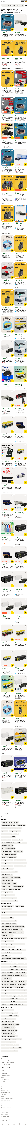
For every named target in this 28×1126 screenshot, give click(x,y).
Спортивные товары (5, 1100)
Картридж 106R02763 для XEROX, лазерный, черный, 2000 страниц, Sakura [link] (20, 91)
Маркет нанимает (5, 1114)
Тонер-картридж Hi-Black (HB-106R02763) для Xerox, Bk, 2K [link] (7, 336)
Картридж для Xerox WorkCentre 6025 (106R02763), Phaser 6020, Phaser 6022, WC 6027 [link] (20, 256)
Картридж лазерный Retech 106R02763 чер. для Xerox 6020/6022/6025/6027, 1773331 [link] (20, 696)
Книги (2, 1096)
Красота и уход (4, 1090)
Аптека (2, 1088)
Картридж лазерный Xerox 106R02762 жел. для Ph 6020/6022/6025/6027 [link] (7, 803)
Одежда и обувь (4, 1085)
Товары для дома (5, 1086)
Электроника (4, 1083)
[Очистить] (22, 5)
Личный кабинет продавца (7, 1058)
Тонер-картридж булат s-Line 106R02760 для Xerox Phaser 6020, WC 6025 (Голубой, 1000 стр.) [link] (20, 118)
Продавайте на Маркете (6, 1060)
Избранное (14, 1124)
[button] (26, 5)
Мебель (2, 1077)
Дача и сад (3, 1094)
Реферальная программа (6, 1070)
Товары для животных (6, 1102)
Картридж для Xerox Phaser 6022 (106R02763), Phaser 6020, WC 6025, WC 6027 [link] (7, 310)
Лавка (8, 1124)
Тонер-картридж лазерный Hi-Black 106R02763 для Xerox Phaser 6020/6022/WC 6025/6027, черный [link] (20, 336)
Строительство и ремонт (6, 1103)
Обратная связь (4, 1112)
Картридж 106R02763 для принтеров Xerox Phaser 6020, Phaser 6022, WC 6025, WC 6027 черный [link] (20, 195)
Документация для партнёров (7, 1062)
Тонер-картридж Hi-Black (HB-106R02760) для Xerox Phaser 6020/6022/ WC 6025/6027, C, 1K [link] (7, 437)
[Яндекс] (11, 1121)
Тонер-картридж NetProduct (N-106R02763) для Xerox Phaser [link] (6, 256)
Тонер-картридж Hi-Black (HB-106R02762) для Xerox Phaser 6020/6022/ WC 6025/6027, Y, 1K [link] (20, 645)
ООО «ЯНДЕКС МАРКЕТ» (10, 1119)
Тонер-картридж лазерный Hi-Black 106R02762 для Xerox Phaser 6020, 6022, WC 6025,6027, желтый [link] (20, 749)
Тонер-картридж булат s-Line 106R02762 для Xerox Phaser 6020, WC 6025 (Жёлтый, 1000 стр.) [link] (20, 143)
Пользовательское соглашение (7, 1110)
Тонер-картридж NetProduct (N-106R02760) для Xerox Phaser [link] (6, 721)
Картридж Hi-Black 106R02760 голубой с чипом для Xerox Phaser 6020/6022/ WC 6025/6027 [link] (7, 696)
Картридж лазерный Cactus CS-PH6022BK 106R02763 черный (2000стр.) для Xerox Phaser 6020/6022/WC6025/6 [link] (20, 567)
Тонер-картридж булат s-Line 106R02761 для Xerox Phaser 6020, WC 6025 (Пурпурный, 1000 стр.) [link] (7, 170)
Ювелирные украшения (6, 1107)
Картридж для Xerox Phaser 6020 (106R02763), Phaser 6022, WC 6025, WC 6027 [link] (7, 91)
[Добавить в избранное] (12, 16)
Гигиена (3, 1081)
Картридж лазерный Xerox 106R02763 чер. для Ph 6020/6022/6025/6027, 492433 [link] (20, 514)
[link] (10, 822)
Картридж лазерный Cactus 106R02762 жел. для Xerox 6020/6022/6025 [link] (20, 670)
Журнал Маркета (5, 1116)
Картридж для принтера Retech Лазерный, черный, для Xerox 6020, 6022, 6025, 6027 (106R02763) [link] (20, 591)
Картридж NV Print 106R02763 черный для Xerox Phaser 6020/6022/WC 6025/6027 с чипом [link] (20, 310)
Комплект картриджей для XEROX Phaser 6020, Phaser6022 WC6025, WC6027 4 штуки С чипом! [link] (7, 488)
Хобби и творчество (5, 1092)
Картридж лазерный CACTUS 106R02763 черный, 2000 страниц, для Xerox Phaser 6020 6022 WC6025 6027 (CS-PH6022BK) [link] (20, 540)
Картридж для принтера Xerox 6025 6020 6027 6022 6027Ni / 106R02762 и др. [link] (20, 776)
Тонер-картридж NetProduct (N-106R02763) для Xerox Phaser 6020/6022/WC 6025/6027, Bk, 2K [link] (20, 488)
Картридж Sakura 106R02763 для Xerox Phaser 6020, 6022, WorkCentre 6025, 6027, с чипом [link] (7, 283)
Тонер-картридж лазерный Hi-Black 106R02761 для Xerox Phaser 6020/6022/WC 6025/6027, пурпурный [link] (7, 645)
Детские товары (4, 1105)
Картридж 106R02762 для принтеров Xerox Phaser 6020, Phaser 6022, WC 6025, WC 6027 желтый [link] (20, 721)
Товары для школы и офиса (7, 1098)
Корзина (19, 1124)
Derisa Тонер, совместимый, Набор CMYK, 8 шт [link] (6, 540)
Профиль (25, 1124)
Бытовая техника (5, 1079)
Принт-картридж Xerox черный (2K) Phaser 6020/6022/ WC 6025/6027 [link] (20, 225)
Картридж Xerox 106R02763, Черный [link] (6, 411)
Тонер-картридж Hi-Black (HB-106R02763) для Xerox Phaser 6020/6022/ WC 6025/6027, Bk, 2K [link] (20, 464)
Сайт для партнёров (5, 1064)
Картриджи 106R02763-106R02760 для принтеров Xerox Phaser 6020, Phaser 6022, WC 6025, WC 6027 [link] (7, 196)
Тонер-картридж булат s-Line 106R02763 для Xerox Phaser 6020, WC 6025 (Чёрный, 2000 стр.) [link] (7, 35)
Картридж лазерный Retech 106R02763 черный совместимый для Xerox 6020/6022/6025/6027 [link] (7, 361)
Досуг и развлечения (5, 1075)
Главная (3, 1124)
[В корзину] (12, 29)
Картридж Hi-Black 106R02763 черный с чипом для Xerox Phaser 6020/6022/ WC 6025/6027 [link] (20, 386)
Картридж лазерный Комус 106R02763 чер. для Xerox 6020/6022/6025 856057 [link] (20, 410)
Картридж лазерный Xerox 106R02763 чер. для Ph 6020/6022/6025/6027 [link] (20, 35)
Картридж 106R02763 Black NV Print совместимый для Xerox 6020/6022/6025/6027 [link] (20, 170)
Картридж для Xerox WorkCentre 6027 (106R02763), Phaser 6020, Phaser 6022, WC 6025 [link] (20, 283)
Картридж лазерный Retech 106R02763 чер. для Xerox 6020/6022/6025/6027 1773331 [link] (7, 618)
